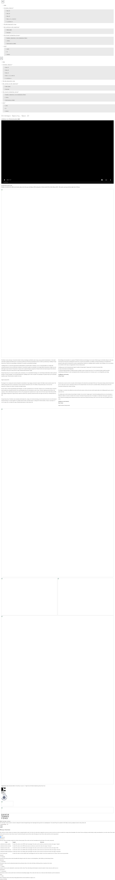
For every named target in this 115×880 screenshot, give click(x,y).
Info (5, 46)
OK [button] (7, 824)
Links (6, 105)
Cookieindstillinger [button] (3, 824)
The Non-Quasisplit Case (10, 24)
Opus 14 (8, 16)
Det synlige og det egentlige (11, 27)
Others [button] (1, 874)
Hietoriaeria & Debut (11, 43)
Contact (8, 54)
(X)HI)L (8, 40)
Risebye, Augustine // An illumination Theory (17, 38)
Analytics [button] (1, 864)
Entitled (8, 32)
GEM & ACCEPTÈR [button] (3, 879)
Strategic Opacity (8, 8)
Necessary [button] (1, 835)
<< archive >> (10, 21)
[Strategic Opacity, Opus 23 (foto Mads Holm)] (29, 596)
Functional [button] (1, 855)
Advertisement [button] (2, 869)
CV (7, 51)
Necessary (3, 837)
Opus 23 (8, 10)
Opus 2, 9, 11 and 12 (11, 18)
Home (5, 5)
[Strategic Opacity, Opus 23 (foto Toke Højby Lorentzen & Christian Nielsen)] (86, 596)
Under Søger (9, 29)
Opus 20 (8, 13)
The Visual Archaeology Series (11, 35)
